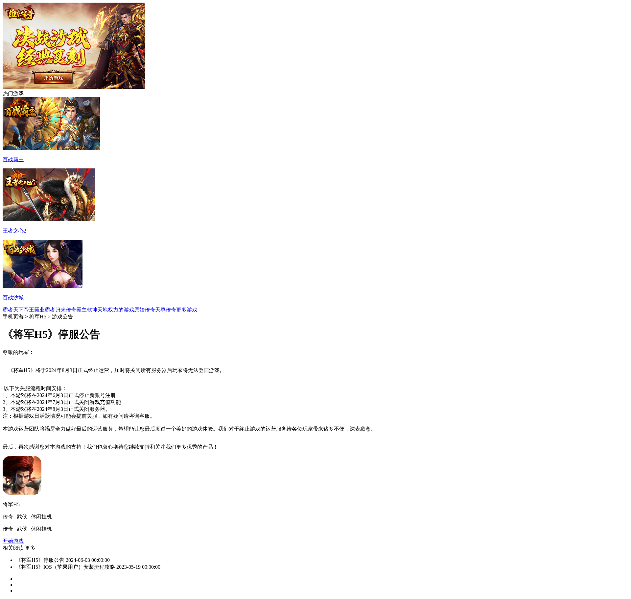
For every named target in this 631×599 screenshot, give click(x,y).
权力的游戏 (121, 309)
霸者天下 (13, 309)
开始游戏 (13, 541)
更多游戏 (186, 309)
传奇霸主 (76, 309)
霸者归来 (55, 309)
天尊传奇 (165, 309)
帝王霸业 (34, 309)
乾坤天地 (97, 309)
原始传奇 (144, 309)
